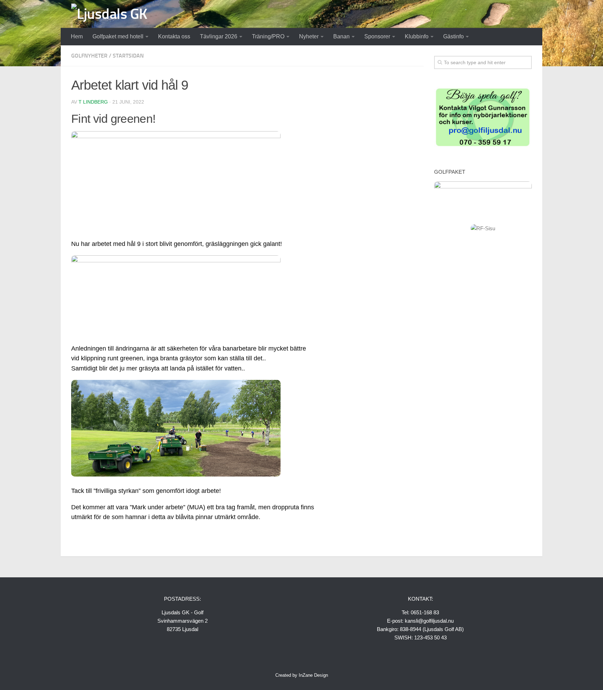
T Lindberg (93, 102)
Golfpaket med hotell (117, 36)
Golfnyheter (89, 55)
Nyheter (309, 36)
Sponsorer (377, 36)
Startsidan (128, 55)
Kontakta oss (174, 36)
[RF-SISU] (483, 228)
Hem (77, 36)
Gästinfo (453, 36)
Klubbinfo (417, 36)
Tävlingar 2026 (218, 36)
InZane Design (313, 675)
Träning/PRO (268, 36)
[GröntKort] (483, 146)
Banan (341, 36)
